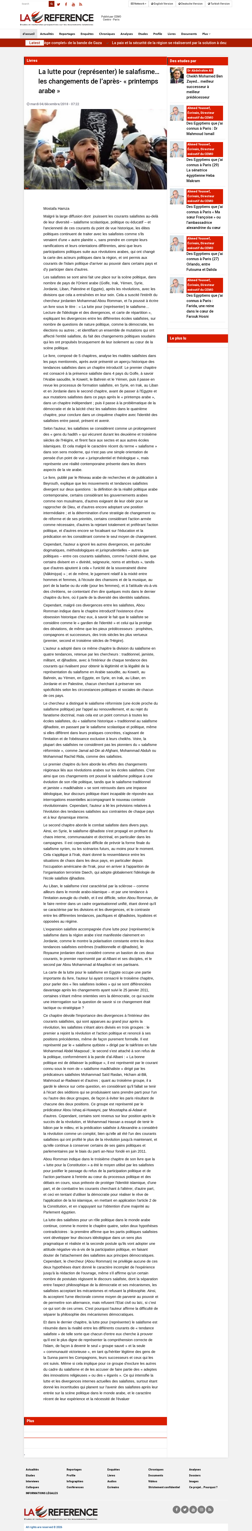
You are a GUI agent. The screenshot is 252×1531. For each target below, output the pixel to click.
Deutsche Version (192, 3)
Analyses (126, 34)
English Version (163, 3)
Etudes (143, 34)
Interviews (32, 1481)
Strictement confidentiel (164, 1487)
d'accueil (28, 34)
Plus (205, 34)
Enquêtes (87, 34)
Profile (157, 34)
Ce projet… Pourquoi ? (203, 1487)
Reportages (67, 34)
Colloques (32, 1487)
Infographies (75, 1481)
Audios (111, 1481)
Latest (34, 43)
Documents (189, 34)
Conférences (75, 1487)
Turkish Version (220, 3)
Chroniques (107, 34)
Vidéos (152, 1481)
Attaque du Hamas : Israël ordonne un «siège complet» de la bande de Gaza (65, 43)
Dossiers (195, 1475)
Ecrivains (113, 1487)
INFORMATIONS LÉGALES (42, 1493)
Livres (172, 34)
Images (194, 1481)
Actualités (47, 34)
